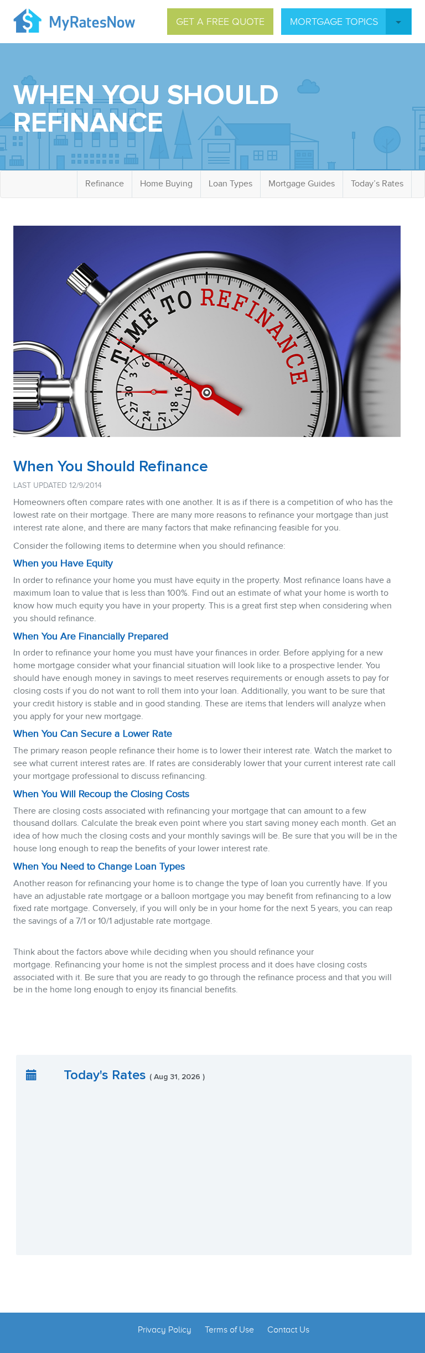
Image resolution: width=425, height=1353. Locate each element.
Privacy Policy (164, 1330)
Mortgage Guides (301, 184)
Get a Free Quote (220, 21)
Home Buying (166, 184)
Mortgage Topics (334, 21)
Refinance (104, 184)
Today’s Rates (377, 184)
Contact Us (288, 1330)
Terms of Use (229, 1330)
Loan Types (230, 184)
